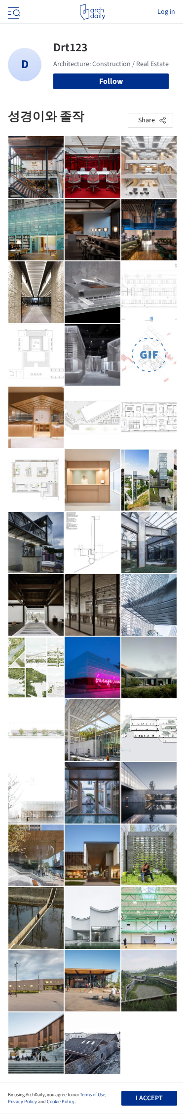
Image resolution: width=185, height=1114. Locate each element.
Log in (166, 11)
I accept (149, 1098)
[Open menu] (13, 12)
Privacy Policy (22, 1101)
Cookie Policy (60, 1101)
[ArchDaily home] (92, 12)
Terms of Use (92, 1094)
